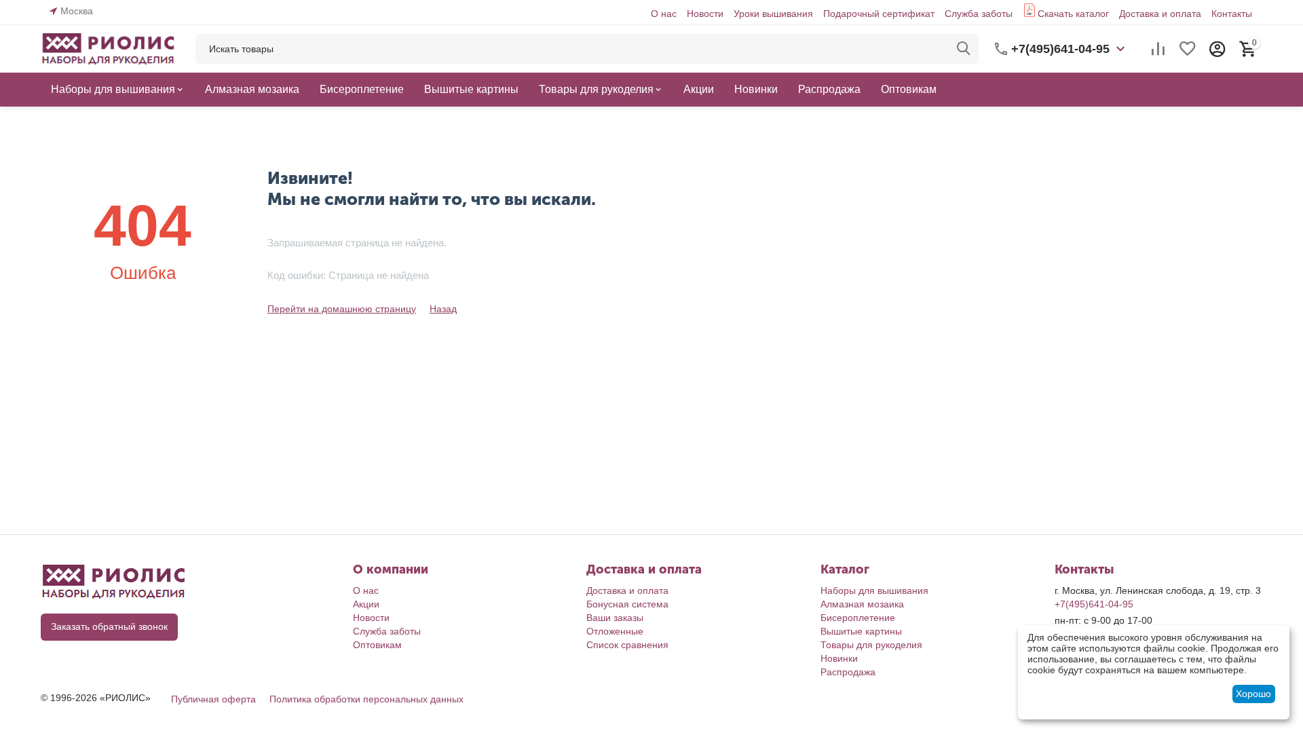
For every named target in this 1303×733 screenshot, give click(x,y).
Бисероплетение (857, 617)
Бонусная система (627, 604)
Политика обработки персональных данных (366, 699)
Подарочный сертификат (878, 13)
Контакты (1231, 13)
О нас (664, 13)
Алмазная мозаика (862, 604)
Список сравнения (627, 644)
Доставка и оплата (1160, 13)
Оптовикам (377, 644)
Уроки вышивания (773, 13)
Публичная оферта (213, 699)
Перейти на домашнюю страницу (341, 308)
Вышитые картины (861, 631)
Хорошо (1253, 693)
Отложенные (614, 631)
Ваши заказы (614, 617)
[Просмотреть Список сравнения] (1157, 49)
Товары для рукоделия (871, 644)
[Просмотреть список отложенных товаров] (1187, 49)
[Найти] (964, 49)
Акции (366, 604)
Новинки (839, 658)
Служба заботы (979, 13)
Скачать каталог (1073, 13)
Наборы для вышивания (874, 590)
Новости (705, 13)
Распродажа (847, 671)
